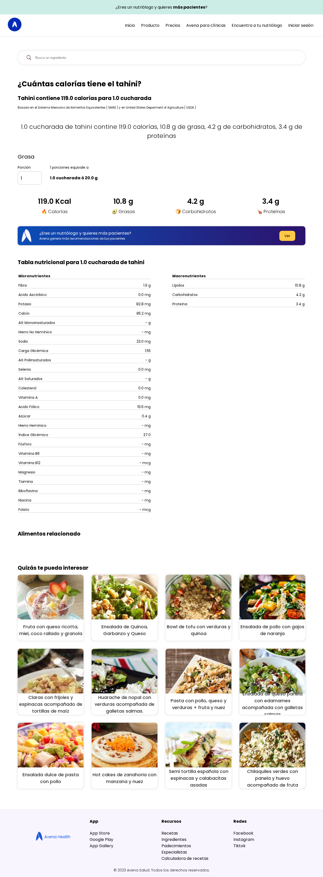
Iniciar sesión (300, 25)
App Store (100, 833)
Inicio (130, 25)
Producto (150, 25)
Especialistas (174, 852)
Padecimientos (176, 846)
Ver (287, 235)
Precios (173, 25)
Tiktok (239, 846)
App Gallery (101, 846)
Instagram (243, 839)
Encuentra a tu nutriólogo (257, 25)
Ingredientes (174, 839)
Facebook (243, 833)
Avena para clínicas (206, 25)
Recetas (170, 833)
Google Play (101, 839)
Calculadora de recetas (185, 858)
